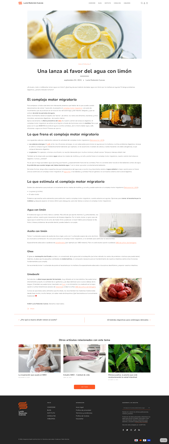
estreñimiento (60, 242)
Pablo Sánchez (65, 439)
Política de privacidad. (141, 421)
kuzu (64, 284)
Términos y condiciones (84, 413)
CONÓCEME (51, 407)
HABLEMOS (51, 419)
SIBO (59, 121)
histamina (59, 287)
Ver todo (84, 387)
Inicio (80, 64)
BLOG (49, 410)
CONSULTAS (51, 416)
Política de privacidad (83, 410)
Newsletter (79, 419)
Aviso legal (80, 407)
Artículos (86, 64)
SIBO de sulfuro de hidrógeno (126, 242)
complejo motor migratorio (72, 108)
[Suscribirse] (149, 408)
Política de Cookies (82, 416)
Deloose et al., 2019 (97, 140)
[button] (141, 3)
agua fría (67, 171)
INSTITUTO (51, 413)
